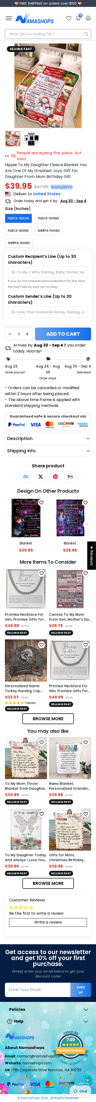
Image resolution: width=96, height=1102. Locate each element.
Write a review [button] (48, 922)
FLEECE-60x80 (18, 230)
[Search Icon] (86, 34)
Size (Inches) (18, 208)
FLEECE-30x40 (18, 218)
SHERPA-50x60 (49, 230)
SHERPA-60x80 (19, 243)
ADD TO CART (63, 334)
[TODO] (25, 476)
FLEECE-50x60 (48, 218)
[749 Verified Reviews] (70, 1067)
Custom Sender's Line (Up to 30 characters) (40, 299)
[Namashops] (34, 18)
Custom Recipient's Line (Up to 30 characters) (42, 259)
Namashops (31, 1098)
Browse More (48, 719)
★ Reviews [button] (92, 555)
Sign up (81, 990)
